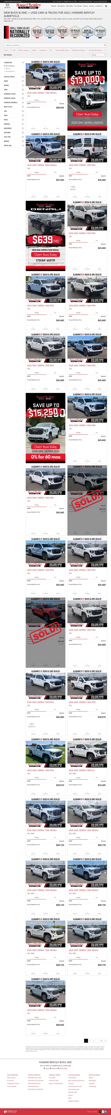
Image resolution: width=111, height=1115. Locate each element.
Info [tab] (55, 100)
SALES (47, 1068)
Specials (53, 6)
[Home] (9, 6)
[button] (45, 96)
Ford (7, 50)
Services (91, 6)
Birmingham (92, 1080)
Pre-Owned (78, 6)
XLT (51, 50)
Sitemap (89, 1111)
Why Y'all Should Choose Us (76, 1080)
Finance (85, 6)
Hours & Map (72, 1077)
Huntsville (92, 1083)
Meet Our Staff (72, 1092)
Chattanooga (92, 1086)
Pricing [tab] (37, 100)
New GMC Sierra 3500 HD (35, 1089)
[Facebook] (105, 1111)
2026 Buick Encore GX (34, 1083)
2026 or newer (24, 50)
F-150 (14, 50)
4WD (35, 50)
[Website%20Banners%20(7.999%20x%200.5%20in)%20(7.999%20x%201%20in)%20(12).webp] (55, 32)
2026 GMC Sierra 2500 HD (35, 1080)
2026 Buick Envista (33, 1086)
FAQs (69, 1098)
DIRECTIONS (63, 1068)
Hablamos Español (73, 1101)
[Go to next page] (105, 1041)
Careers (70, 1095)
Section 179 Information (56, 1083)
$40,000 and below (79, 50)
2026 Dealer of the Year (75, 1086)
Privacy (95, 1111)
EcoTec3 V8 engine (96, 50)
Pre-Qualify (52, 1077)
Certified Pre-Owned (13, 1083)
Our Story (71, 1083)
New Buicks (61, 6)
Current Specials (11, 1086)
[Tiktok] (100, 1111)
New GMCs (69, 6)
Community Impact (73, 1089)
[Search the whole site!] (106, 5)
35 (101, 1041)
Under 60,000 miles (63, 50)
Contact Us (99, 6)
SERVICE (54, 1068)
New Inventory (11, 1077)
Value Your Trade (53, 1080)
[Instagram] (103, 1111)
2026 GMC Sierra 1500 (34, 1077)
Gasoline (44, 50)
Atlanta (91, 1077)
